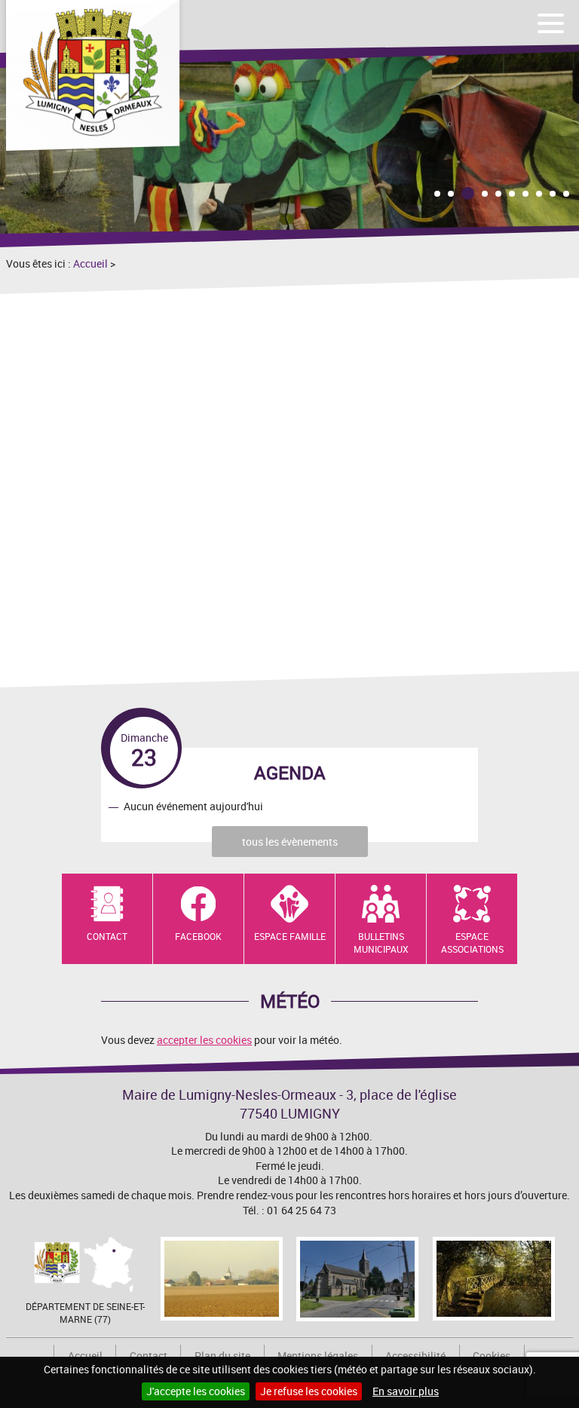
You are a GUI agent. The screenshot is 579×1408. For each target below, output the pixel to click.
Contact (107, 936)
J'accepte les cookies (195, 1391)
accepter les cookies (204, 1040)
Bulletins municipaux (381, 942)
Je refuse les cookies (308, 1391)
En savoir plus (405, 1391)
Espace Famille (290, 936)
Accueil (90, 263)
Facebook (198, 936)
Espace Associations (472, 942)
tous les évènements (290, 841)
